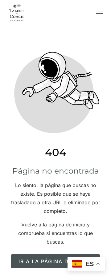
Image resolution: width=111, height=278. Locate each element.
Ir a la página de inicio (55, 261)
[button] (99, 13)
